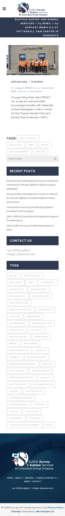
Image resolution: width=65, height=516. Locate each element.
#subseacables (33, 391)
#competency (16, 289)
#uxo (49, 425)
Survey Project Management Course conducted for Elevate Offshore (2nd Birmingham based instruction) (32, 197)
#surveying (31, 411)
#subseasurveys (18, 405)
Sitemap (15, 511)
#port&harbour (41, 371)
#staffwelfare (17, 384)
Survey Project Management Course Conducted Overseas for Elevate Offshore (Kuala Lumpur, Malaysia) (32, 184)
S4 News (44, 23)
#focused (14, 316)
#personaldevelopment (22, 364)
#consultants (17, 296)
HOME (10, 478)
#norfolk (41, 350)
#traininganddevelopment (24, 425)
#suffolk (40, 405)
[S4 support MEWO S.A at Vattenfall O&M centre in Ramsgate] (33, 60)
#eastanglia (45, 310)
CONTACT (36, 481)
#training (35, 418)
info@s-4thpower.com (21, 254)
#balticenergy (28, 138)
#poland (40, 152)
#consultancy (39, 289)
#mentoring (41, 337)
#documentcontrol (20, 310)
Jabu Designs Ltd (44, 511)
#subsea (14, 391)
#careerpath (48, 282)
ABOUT (18, 478)
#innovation (16, 330)
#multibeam (30, 344)
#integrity (36, 330)
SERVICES (29, 478)
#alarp (13, 276)
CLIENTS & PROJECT (45, 478)
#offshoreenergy (19, 152)
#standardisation (43, 384)
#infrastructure (42, 323)
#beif (31, 145)
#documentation (18, 303)
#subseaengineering (20, 398)
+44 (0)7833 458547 (19, 250)
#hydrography (17, 323)
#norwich (14, 357)
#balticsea (15, 145)
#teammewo (16, 418)
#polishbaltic (17, 371)
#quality (46, 377)
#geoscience (33, 316)
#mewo (45, 145)
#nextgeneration (19, 350)
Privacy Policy (55, 507)
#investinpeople (18, 337)
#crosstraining (41, 296)
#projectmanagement (21, 377)
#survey (14, 411)
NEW (26, 481)
